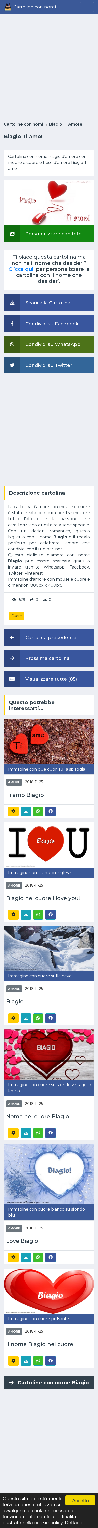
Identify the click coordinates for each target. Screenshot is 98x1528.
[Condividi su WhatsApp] (38, 811)
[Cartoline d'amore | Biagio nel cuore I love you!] (49, 844)
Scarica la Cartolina (47, 303)
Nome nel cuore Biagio (37, 1116)
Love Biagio (22, 1241)
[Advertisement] (49, 66)
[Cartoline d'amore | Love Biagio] (49, 1173)
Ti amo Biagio (25, 795)
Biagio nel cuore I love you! (43, 898)
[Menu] (87, 7)
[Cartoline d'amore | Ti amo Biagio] (49, 741)
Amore (75, 124)
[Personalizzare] (13, 811)
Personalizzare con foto (53, 234)
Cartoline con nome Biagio (53, 1383)
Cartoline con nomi (23, 124)
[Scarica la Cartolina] (26, 811)
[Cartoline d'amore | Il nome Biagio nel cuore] (49, 1290)
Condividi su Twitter (48, 365)
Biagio (55, 124)
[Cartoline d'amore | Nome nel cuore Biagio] (49, 1054)
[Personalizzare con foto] (49, 202)
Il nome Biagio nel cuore (39, 1344)
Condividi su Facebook (51, 324)
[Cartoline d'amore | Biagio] (49, 948)
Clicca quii (22, 269)
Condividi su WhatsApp (52, 344)
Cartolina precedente (50, 637)
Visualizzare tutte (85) (50, 679)
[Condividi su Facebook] (50, 811)
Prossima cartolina (47, 658)
